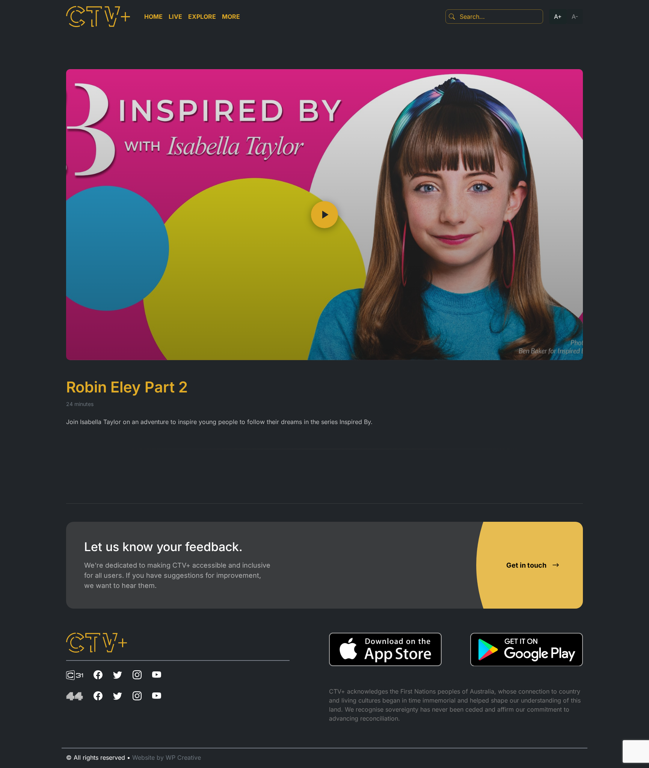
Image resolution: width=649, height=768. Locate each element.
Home (153, 16)
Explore (202, 16)
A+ (558, 16)
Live (175, 16)
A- (575, 16)
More (231, 16)
